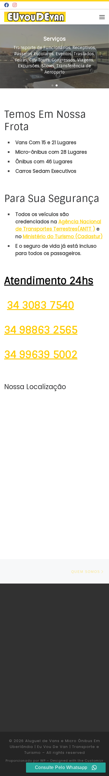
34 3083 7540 (40, 305)
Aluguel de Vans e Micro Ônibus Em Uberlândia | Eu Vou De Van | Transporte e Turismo (55, 746)
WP (43, 760)
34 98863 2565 (40, 329)
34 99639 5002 (40, 354)
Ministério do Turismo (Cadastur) (63, 236)
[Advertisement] (54, 657)
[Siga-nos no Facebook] (6, 5)
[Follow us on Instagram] (15, 5)
